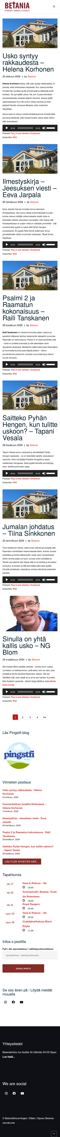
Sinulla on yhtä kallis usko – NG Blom (26, 645)
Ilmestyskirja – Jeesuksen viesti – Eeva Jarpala (29, 187)
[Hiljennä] (44, 128)
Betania (32, 76)
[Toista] (6, 128)
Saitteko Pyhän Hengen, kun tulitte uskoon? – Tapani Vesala (30, 427)
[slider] (51, 128)
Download (35, 133)
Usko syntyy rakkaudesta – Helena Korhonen (28, 62)
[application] (30, 128)
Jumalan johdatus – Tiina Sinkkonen (28, 529)
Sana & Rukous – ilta (34, 883)
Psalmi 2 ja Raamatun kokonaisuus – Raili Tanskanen (25, 307)
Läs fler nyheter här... (22, 861)
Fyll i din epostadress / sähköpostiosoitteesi (27, 949)
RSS (15, 137)
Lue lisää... (8, 1056)
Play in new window (20, 133)
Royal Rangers (31, 904)
